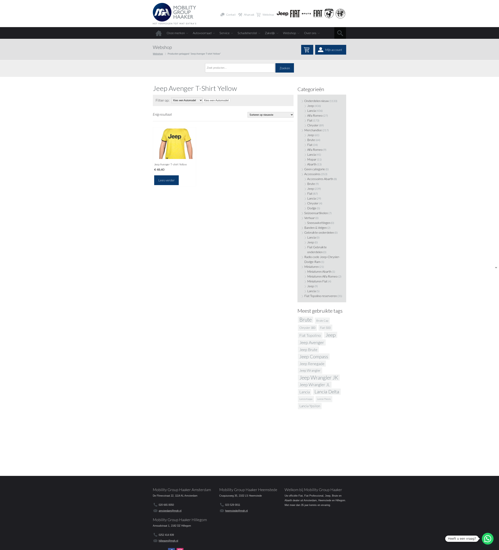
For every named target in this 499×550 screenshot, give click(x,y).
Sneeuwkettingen (318, 222)
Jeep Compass (313, 356)
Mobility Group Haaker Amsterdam (182, 489)
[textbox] (216, 100)
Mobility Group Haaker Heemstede (248, 489)
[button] (488, 539)
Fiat (309, 120)
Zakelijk (270, 33)
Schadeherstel (247, 33)
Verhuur (309, 218)
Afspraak (249, 14)
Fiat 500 (325, 327)
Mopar (311, 159)
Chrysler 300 (307, 327)
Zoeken (285, 68)
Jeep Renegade (311, 363)
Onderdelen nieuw (316, 101)
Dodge (311, 208)
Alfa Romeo (315, 115)
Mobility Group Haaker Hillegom (180, 519)
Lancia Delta (326, 391)
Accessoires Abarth (320, 179)
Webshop (268, 14)
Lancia (311, 110)
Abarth (311, 164)
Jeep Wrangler (310, 370)
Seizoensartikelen (316, 213)
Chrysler (313, 125)
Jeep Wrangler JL (314, 384)
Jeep (310, 105)
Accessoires (312, 174)
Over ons (310, 33)
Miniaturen (311, 266)
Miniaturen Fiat (317, 281)
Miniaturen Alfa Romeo (322, 276)
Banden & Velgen (315, 227)
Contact (231, 14)
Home (159, 33)
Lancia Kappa (305, 398)
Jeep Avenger (311, 342)
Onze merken (176, 33)
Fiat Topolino (310, 335)
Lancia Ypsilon (309, 406)
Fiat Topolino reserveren (320, 296)
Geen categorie (314, 169)
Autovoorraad (202, 33)
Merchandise (313, 130)
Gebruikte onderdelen (319, 232)
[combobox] (216, 100)
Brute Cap (322, 320)
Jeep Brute (308, 349)
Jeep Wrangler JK (318, 377)
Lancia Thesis (324, 398)
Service (224, 33)
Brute (311, 140)
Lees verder (166, 180)
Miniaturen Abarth (319, 271)
